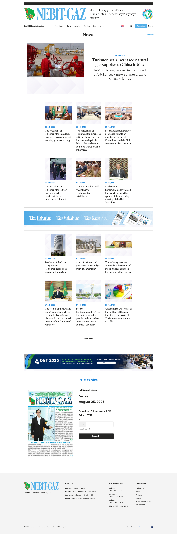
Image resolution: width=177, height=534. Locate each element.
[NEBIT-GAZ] (41, 486)
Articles (77, 26)
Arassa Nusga (144, 527)
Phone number (84, 420)
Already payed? (84, 429)
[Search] (131, 26)
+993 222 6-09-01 (116, 491)
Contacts (69, 483)
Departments (141, 483)
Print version (98, 26)
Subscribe (141, 26)
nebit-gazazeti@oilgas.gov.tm (83, 499)
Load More (88, 339)
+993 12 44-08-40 (88, 495)
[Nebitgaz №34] (50, 424)
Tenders (86, 26)
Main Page (59, 26)
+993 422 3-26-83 (116, 503)
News (68, 26)
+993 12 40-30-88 (81, 488)
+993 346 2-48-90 (116, 497)
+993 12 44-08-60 (89, 492)
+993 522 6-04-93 (121, 506)
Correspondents (116, 483)
